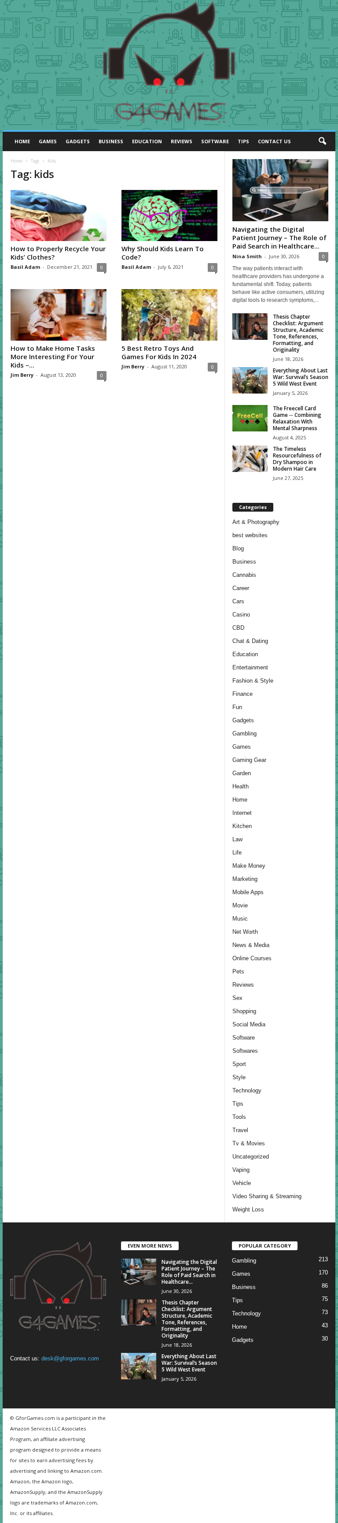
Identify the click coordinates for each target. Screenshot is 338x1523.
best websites (250, 535)
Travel (240, 1130)
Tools (239, 1117)
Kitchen (242, 826)
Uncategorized (250, 1156)
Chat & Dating (250, 641)
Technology (246, 1090)
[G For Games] (169, 65)
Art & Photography (255, 522)
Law (237, 839)
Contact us (274, 141)
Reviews (181, 141)
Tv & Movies (248, 1143)
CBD (238, 627)
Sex (237, 998)
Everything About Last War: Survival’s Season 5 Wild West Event (300, 377)
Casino (241, 614)
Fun (237, 707)
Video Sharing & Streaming (266, 1196)
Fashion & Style (252, 680)
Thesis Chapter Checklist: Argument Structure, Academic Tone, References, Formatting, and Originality (298, 333)
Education (147, 141)
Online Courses (252, 958)
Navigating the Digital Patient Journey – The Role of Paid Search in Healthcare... (279, 237)
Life (237, 852)
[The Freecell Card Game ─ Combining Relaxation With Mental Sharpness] (250, 418)
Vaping (241, 1169)
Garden (241, 773)
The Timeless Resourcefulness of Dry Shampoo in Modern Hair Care (297, 458)
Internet (242, 813)
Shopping (244, 1011)
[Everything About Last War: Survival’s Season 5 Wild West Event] (250, 380)
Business (111, 141)
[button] (322, 141)
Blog (238, 548)
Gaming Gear (249, 760)
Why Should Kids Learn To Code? (162, 252)
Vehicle (241, 1183)
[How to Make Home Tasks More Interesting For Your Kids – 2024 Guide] (59, 314)
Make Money (248, 865)
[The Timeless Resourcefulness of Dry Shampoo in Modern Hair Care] (250, 459)
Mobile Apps (248, 892)
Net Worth (245, 932)
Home (22, 141)
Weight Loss (248, 1209)
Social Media (248, 1024)
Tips (243, 141)
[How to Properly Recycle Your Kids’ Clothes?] (59, 215)
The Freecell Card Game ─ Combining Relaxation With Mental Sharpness (297, 418)
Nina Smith (247, 256)
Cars (238, 601)
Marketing (244, 879)
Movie (240, 905)
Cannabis (244, 575)
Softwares (245, 1051)
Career (240, 588)
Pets (238, 971)
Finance (242, 694)
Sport (239, 1064)
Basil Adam (25, 267)
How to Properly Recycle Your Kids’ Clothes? (58, 252)
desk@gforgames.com (70, 1358)
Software (215, 141)
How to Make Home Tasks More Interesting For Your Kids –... (53, 356)
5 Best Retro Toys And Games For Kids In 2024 (158, 352)
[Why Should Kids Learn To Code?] (169, 215)
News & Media (250, 945)
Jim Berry (22, 374)
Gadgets (78, 141)
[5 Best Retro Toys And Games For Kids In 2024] (169, 314)
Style (239, 1077)
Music (240, 918)
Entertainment (250, 667)
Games (48, 141)
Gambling (244, 733)
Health (240, 786)
